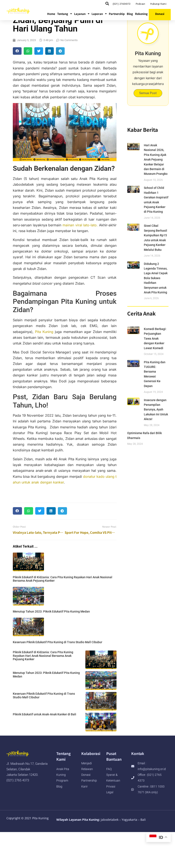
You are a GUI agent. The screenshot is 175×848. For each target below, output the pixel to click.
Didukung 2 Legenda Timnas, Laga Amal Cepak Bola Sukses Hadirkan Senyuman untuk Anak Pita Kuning (156, 278)
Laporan (97, 14)
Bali (143, 820)
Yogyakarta (129, 820)
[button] (107, 3)
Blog (130, 14)
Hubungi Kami (158, 4)
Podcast (140, 4)
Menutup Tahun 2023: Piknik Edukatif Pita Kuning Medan (51, 611)
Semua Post (148, 93)
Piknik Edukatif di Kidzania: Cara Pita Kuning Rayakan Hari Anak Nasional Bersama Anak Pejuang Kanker (43, 655)
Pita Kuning (44, 332)
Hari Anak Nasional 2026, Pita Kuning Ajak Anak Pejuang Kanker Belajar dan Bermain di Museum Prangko (156, 159)
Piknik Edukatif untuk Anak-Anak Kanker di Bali (44, 714)
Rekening (141, 14)
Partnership (117, 14)
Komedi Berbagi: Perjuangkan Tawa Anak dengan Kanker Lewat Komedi (155, 338)
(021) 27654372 (122, 4)
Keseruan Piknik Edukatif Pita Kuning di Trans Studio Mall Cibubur (57, 642)
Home (51, 14)
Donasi (159, 14)
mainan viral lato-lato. (80, 225)
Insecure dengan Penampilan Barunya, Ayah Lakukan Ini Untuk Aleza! (156, 409)
